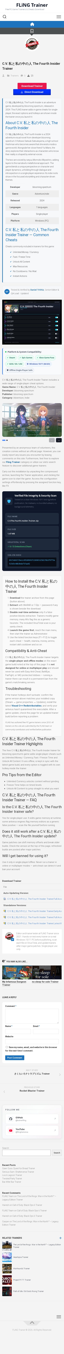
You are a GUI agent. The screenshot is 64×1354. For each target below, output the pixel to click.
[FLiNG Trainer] (32, 24)
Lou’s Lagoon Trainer (12, 1175)
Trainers (15, 75)
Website (9, 1036)
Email (36, 1026)
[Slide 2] (7, 440)
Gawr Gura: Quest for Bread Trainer (18, 1168)
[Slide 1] (4, 440)
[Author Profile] (32, 43)
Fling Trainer (13, 462)
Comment (10, 1006)
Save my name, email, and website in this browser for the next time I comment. (31, 1049)
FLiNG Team (8, 1196)
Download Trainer (32, 86)
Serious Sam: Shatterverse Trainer (18, 1172)
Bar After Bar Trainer (11, 1182)
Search (5, 1148)
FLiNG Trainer (32, 5)
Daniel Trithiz (37, 289)
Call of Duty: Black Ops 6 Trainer (27, 1205)
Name (8, 1026)
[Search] (4, 17)
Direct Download (34, 92)
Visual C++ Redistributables (27, 705)
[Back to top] (32, 1323)
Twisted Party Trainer (12, 1178)
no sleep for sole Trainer (45, 981)
